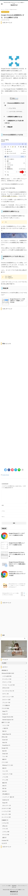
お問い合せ (14, 887)
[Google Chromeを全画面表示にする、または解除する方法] (15, 469)
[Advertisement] (14, 39)
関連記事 (9, 127)
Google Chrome (5, 474)
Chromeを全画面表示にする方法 (14, 104)
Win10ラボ (14, 5)
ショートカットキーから (14, 111)
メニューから (11, 108)
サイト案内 (8, 885)
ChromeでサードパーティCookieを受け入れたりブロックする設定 (17, 573)
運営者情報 (14, 885)
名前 (3, 505)
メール (3, 511)
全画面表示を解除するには (14, 116)
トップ (3, 885)
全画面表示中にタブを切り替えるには (14, 122)
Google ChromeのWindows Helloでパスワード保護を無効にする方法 (17, 563)
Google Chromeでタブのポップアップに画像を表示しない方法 (17, 554)
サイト (3, 516)
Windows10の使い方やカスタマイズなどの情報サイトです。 (14, 889)
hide (16, 98)
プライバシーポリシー (22, 885)
